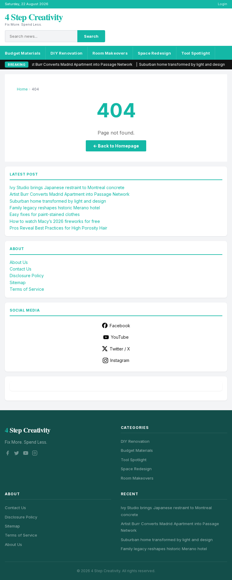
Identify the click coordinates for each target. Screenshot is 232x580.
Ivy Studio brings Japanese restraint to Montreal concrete (67, 187)
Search (91, 36)
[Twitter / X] (16, 454)
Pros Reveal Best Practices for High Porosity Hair (58, 227)
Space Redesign (154, 53)
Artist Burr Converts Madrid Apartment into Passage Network (65, 64)
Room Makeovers (110, 53)
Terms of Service (27, 289)
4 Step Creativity (34, 16)
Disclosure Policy (27, 275)
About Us (19, 262)
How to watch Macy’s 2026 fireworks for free (55, 221)
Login (222, 4)
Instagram (119, 360)
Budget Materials (22, 53)
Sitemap (18, 282)
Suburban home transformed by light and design (169, 64)
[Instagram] (34, 454)
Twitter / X (120, 348)
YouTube (120, 337)
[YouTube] (25, 454)
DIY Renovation (66, 53)
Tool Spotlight (195, 53)
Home (22, 89)
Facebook (120, 325)
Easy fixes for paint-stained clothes (45, 214)
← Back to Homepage (116, 145)
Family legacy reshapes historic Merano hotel (55, 207)
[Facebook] (7, 454)
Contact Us (20, 268)
